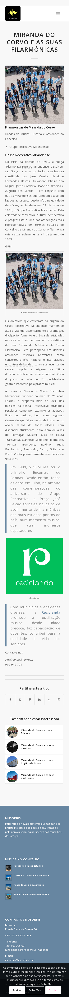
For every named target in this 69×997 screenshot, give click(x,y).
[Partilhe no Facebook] (10, 699)
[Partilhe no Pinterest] (29, 699)
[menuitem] (58, 13)
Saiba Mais (35, 990)
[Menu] (58, 13)
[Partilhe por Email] (49, 699)
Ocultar (53, 990)
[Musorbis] (28, 13)
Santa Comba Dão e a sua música (31, 894)
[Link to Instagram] (59, 699)
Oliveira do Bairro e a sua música (31, 875)
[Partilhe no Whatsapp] (20, 699)
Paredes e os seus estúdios (28, 865)
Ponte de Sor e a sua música (29, 884)
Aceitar (17, 990)
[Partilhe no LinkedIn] (39, 699)
